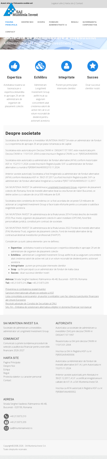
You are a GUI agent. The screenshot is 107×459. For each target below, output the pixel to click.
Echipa (41, 22)
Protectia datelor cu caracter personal (22, 376)
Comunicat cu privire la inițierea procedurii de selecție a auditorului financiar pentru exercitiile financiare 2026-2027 (26, 347)
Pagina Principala (11, 362)
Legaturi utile (57, 3)
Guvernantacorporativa (90, 23)
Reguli (74, 22)
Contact (79, 3)
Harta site (69, 3)
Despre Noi (27, 22)
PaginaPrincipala (11, 23)
